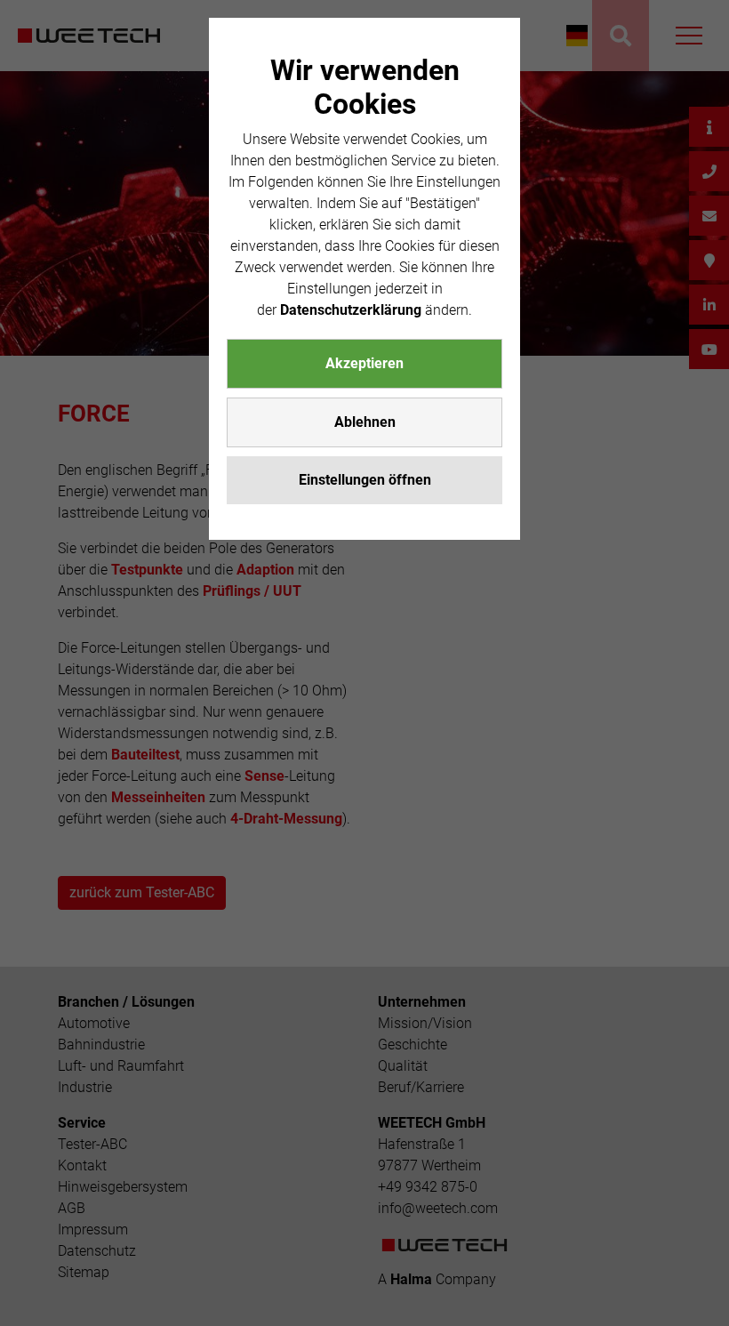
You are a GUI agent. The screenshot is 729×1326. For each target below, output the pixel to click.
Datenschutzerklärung (350, 309)
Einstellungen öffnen (365, 479)
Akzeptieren (364, 363)
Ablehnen (365, 422)
